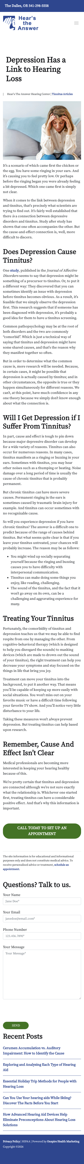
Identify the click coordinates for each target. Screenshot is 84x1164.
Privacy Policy (11, 1141)
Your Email (11, 912)
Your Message (13, 947)
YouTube (8, 1156)
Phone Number (15, 929)
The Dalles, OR (16, 6)
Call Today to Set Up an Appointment (42, 831)
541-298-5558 (39, 6)
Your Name (11, 895)
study (14, 270)
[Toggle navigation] (76, 22)
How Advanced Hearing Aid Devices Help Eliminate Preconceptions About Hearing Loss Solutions (39, 1119)
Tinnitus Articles (62, 94)
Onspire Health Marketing (63, 1141)
